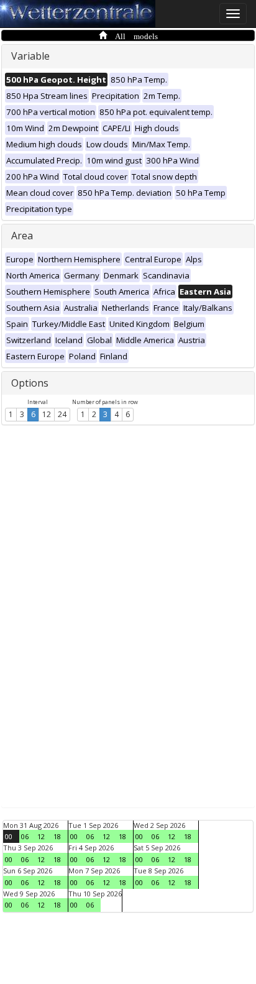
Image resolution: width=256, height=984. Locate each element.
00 (8, 836)
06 (25, 836)
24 (62, 414)
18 (57, 836)
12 (46, 414)
